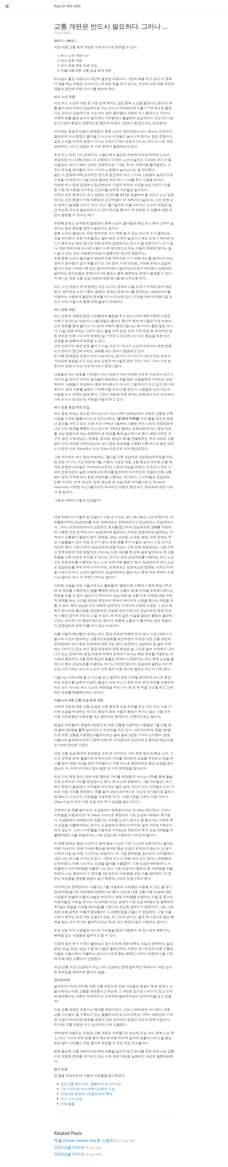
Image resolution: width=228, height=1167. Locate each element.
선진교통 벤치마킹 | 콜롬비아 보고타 (88, 1084)
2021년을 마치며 (77, 1147)
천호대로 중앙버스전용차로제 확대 (86, 1094)
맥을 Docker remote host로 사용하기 (94, 1140)
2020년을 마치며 (77, 1154)
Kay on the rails (67, 6)
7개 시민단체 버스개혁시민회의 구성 (88, 1089)
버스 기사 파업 (71, 1099)
